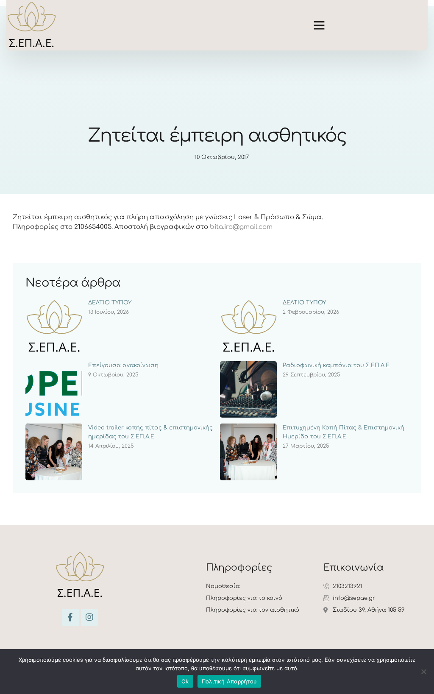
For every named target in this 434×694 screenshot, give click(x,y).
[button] (319, 25)
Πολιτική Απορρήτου (229, 681)
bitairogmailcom (241, 227)
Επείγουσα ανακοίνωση (123, 365)
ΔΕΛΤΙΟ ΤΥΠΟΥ (109, 303)
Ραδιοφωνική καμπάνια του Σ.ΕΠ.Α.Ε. (337, 365)
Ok (185, 681)
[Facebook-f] (70, 617)
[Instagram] (89, 617)
